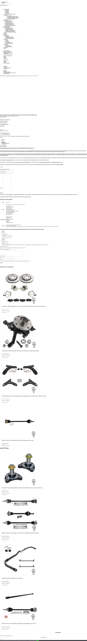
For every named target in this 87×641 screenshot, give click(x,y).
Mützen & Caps (6, 60)
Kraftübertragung (6, 35)
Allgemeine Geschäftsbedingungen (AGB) (10, 72)
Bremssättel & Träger (8, 22)
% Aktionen (3, 63)
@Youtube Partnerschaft (7, 67)
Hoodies (5, 62)
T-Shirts (5, 61)
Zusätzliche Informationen (5, 143)
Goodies (3, 54)
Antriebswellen (6, 19)
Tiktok (16, 194)
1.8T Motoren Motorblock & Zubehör (12, 17)
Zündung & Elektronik (7, 26)
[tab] (44, 142)
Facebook (19, 194)
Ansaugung (5, 34)
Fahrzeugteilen (18, 162)
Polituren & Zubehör (7, 50)
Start (0, 75)
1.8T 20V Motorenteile (8, 15)
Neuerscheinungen (4, 7)
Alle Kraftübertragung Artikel (9, 38)
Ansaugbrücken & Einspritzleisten (10, 30)
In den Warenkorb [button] (4, 312)
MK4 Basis (7, 12)
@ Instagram (5, 66)
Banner (5, 56)
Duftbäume (5, 57)
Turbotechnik (5, 44)
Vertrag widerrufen (43, 637)
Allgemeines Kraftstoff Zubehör (10, 31)
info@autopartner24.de (9, 222)
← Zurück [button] (1, 166)
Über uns (3, 69)
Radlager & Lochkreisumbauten (10, 24)
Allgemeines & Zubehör (8, 42)
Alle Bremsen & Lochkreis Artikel (10, 25)
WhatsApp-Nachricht (59, 164)
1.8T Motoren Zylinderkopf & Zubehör (13, 16)
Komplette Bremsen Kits (9, 21)
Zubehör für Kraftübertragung (9, 37)
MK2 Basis (7, 10)
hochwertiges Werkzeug (55, 162)
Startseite (3, 6)
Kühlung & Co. (6, 47)
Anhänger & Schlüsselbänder (8, 55)
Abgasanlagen (7, 41)
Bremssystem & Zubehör (9, 23)
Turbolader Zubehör (8, 45)
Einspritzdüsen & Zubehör (9, 29)
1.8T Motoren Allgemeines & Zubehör (12, 18)
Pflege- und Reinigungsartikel (44, 162)
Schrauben (5, 33)
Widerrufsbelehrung (6, 73)
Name (2, 171)
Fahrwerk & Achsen (6, 9)
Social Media (4, 65)
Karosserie (5, 32)
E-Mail (1, 259)
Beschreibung (4, 142)
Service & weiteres (4, 64)
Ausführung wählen (5, 357)
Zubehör (5, 48)
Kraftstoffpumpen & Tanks (9, 28)
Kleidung (3, 59)
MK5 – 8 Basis (7, 13)
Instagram (10, 194)
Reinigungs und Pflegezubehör (8, 52)
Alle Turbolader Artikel (8, 46)
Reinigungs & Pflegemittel (7, 51)
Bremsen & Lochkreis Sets (7, 20)
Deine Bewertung (3, 249)
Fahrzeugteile (4, 8)
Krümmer (6, 40)
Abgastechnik (6, 39)
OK (37, 640)
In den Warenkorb (5, 133)
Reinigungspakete (6, 53)
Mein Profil (3, 2)
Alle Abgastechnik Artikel (9, 43)
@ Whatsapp (5, 68)
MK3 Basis (7, 11)
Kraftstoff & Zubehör (7, 27)
